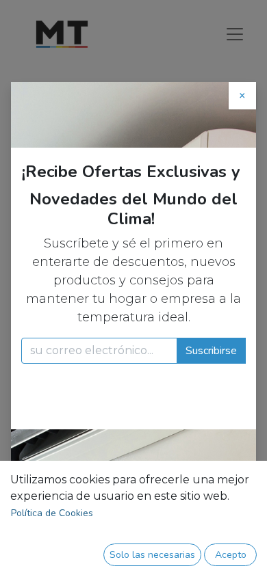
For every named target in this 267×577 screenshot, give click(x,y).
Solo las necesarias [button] (152, 554)
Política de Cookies (52, 513)
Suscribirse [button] (211, 350)
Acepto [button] (230, 554)
